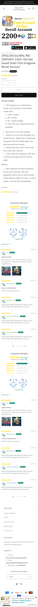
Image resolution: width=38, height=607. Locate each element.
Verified (17, 239)
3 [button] (19, 346)
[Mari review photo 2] (16, 271)
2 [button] (16, 346)
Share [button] (5, 187)
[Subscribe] (29, 576)
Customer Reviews (9, 513)
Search (6, 517)
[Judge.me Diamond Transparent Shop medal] (23, 232)
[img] (6, 250)
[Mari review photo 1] (6, 271)
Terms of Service (9, 522)
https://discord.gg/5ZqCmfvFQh (16, 557)
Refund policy (8, 526)
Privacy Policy (8, 530)
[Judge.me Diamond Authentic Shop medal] (13, 232)
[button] (4, 9)
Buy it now (19, 95)
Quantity (3, 79)
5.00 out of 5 (24, 207)
